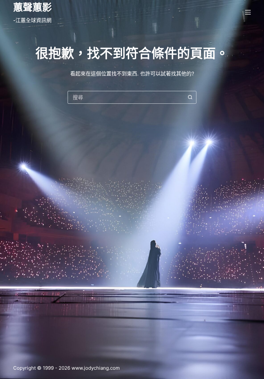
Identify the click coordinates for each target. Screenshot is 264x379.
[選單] (248, 12)
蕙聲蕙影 (32, 7)
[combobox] (126, 97)
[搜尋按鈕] (190, 97)
